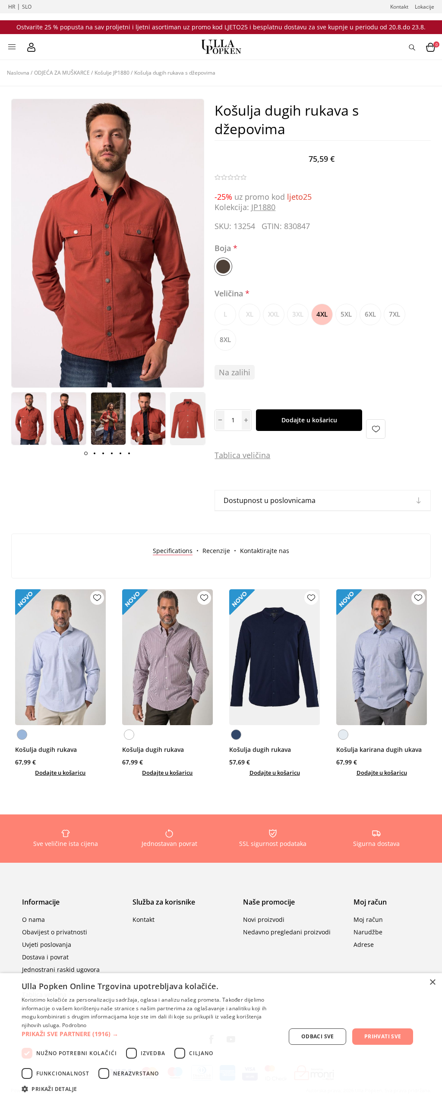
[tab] (173, 551)
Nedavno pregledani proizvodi (287, 932)
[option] (29, 418)
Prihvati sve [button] (382, 1036)
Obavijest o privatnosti (54, 932)
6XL (370, 314)
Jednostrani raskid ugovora (61, 969)
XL (249, 314)
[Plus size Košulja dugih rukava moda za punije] (60, 657)
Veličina (230, 294)
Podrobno (74, 1025)
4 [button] (112, 453)
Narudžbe (368, 932)
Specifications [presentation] (173, 551)
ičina (261, 455)
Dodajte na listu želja (375, 429)
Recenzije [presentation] (216, 551)
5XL (346, 314)
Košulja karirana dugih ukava (379, 749)
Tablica (227, 455)
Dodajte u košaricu (309, 420)
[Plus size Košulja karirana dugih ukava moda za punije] (381, 657)
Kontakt (399, 6)
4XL (322, 314)
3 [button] (103, 453)
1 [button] (86, 453)
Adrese (364, 944)
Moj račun (368, 919)
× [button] (432, 982)
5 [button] (120, 453)
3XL (297, 314)
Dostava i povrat (45, 957)
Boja (224, 248)
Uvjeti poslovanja (46, 944)
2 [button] (94, 453)
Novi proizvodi (263, 919)
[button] (150, 1034)
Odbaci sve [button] (317, 1036)
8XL (225, 339)
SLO (27, 6)
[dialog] (221, 1036)
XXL (273, 314)
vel (246, 455)
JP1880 (263, 207)
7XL (394, 314)
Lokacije (424, 6)
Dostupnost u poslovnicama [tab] (270, 500)
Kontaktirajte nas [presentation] (264, 551)
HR (11, 6)
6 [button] (129, 453)
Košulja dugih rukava (46, 749)
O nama (33, 919)
